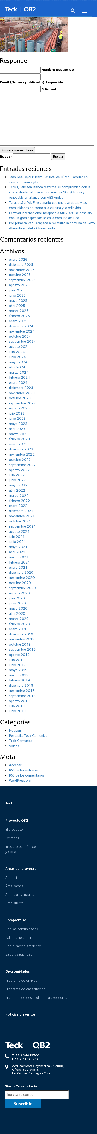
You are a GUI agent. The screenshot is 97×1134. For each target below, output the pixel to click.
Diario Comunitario (21, 1086)
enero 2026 (18, 259)
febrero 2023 (19, 439)
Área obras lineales (19, 894)
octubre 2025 (20, 275)
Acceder (15, 765)
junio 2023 (17, 418)
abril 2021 (17, 552)
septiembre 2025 (22, 280)
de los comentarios (27, 775)
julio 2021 (17, 537)
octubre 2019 (20, 644)
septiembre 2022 (22, 465)
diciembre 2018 (21, 685)
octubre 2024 (20, 336)
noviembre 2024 (22, 331)
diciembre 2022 (21, 449)
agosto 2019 (19, 654)
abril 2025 (17, 306)
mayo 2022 (18, 485)
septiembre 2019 (22, 649)
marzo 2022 (19, 495)
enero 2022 (18, 506)
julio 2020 (17, 598)
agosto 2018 (19, 701)
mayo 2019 (18, 670)
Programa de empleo (21, 980)
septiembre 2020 (22, 588)
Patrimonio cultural (19, 937)
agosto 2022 (19, 470)
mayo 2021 (18, 547)
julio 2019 (17, 660)
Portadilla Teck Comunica (28, 735)
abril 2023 (17, 429)
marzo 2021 (19, 557)
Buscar (6, 156)
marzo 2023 (19, 434)
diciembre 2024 (21, 326)
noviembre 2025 (22, 270)
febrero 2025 (19, 316)
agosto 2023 (19, 408)
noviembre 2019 (22, 639)
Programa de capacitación (25, 989)
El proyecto (14, 829)
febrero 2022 (19, 501)
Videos (14, 746)
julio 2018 (17, 706)
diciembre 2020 (21, 572)
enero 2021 (18, 567)
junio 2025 (17, 295)
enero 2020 (18, 629)
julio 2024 (17, 352)
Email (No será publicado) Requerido (31, 82)
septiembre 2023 (22, 403)
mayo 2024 (18, 362)
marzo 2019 (19, 675)
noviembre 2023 (22, 393)
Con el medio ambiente (23, 946)
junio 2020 (17, 603)
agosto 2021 (19, 531)
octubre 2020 (20, 583)
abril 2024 (17, 367)
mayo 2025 (18, 300)
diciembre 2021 (21, 511)
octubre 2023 (20, 398)
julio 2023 (17, 413)
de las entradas (24, 770)
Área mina (13, 877)
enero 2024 (18, 382)
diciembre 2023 (21, 388)
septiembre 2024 (22, 341)
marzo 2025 (19, 310)
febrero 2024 (19, 377)
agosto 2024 (19, 346)
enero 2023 (18, 444)
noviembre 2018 (22, 690)
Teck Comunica (20, 741)
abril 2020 (17, 613)
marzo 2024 (19, 372)
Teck (9, 803)
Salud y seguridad (18, 954)
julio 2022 (17, 475)
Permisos (12, 838)
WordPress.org (20, 780)
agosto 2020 (19, 593)
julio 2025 (17, 290)
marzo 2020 (19, 619)
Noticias (15, 730)
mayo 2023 (18, 424)
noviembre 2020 (22, 577)
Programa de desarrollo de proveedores (36, 997)
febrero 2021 (19, 562)
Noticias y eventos (20, 1014)
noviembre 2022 (22, 454)
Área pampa (14, 886)
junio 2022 (17, 480)
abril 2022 (17, 490)
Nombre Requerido (58, 69)
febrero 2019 (19, 680)
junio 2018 (17, 711)
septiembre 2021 (22, 526)
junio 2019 (17, 665)
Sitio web (50, 89)
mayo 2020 (18, 608)
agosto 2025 (19, 285)
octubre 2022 (20, 459)
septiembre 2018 (22, 696)
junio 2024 (17, 357)
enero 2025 (18, 321)
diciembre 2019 (21, 634)
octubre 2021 (20, 521)
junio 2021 (17, 541)
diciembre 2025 (21, 264)
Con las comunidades (21, 929)
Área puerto (14, 903)
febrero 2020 (19, 624)
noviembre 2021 (22, 516)
